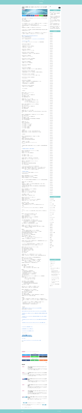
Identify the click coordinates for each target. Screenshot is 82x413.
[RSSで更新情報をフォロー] (43, 360)
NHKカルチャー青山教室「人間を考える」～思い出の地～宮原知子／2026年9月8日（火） (55, 21)
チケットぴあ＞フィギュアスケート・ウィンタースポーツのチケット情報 (31, 340)
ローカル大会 (24, 351)
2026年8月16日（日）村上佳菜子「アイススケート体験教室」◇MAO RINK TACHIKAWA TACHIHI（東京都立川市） (55, 27)
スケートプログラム (52, 210)
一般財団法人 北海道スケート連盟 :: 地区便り (28, 148)
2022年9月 (51, 103)
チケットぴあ (23, 338)
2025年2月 (51, 58)
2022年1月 (51, 115)
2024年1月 (51, 78)
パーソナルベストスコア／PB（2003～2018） (55, 279)
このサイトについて (52, 261)
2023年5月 (51, 90)
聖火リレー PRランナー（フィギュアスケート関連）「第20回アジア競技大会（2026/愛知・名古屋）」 (55, 13)
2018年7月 (51, 175)
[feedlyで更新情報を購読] (34, 360)
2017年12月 (51, 185)
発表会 (51, 239)
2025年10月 (51, 48)
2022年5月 (51, 110)
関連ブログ (51, 285)
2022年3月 (51, 113)
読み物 (51, 244)
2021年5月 (51, 128)
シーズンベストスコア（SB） (55, 277)
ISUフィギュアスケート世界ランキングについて (55, 269)
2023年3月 (51, 93)
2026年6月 (51, 36)
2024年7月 (51, 68)
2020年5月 (51, 147)
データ (51, 215)
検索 (50, 6)
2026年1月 (51, 43)
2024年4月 (51, 73)
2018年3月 (51, 180)
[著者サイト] (26, 360)
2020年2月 (51, 152)
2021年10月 (51, 120)
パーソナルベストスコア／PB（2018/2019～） (55, 282)
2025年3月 (51, 56)
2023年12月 (51, 80)
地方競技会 (38, 351)
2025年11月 (51, 46)
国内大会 (35, 351)
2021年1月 (51, 135)
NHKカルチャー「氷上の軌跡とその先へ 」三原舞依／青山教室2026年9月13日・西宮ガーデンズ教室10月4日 (55, 17)
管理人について (53, 263)
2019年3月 (51, 170)
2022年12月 (51, 98)
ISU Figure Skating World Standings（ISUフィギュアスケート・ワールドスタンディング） (55, 272)
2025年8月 (51, 51)
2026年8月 (51, 33)
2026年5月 (51, 38)
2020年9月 (51, 140)
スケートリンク (52, 212)
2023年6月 (51, 88)
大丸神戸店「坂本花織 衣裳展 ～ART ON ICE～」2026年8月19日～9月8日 (54, 24)
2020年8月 (51, 142)
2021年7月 (51, 125)
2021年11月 (51, 118)
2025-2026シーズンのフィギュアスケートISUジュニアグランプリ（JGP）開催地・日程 (33, 322)
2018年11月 (51, 172)
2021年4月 (51, 130)
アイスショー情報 (52, 200)
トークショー (52, 220)
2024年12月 (51, 61)
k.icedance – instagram (25, 171)
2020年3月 (51, 150)
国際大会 (51, 227)
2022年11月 (51, 100)
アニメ (51, 202)
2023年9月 (51, 85)
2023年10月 (51, 83)
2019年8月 (51, 162)
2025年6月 (51, 53)
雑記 (50, 247)
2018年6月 (51, 177)
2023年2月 (51, 95)
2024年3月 (51, 75)
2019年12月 (51, 155)
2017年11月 (51, 187)
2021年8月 (51, 123)
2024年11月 (51, 63)
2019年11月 (51, 157)
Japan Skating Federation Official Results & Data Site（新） (30, 35)
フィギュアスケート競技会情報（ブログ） (27, 326)
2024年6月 (51, 70)
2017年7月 (51, 192)
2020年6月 (51, 145)
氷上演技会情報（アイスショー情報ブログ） (27, 328)
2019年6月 (51, 165)
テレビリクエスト (52, 217)
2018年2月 (51, 182)
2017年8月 (51, 190)
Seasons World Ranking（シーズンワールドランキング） (55, 275)
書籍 (50, 237)
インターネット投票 (52, 205)
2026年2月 (51, 41)
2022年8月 (51, 105)
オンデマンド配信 (52, 207)
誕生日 (51, 242)
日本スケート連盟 (52, 232)
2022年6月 (51, 108)
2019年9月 (51, 160)
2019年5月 (51, 167)
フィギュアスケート (28, 351)
